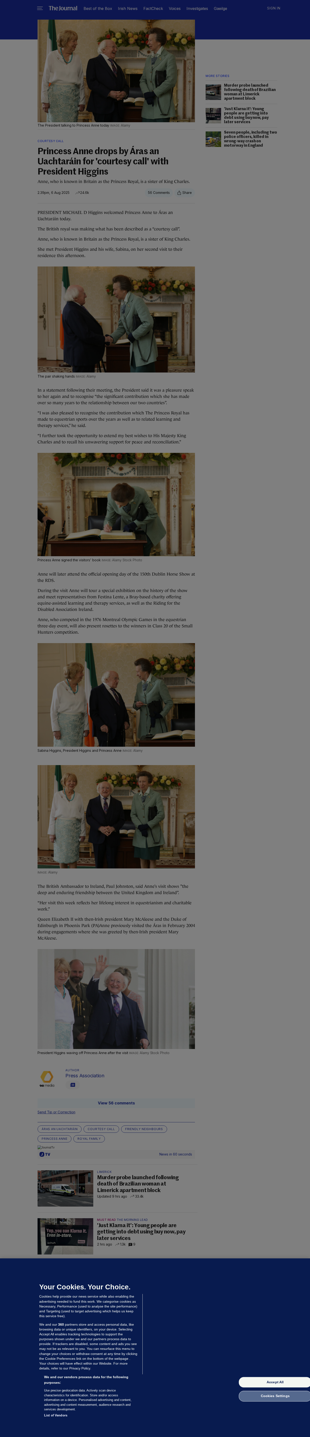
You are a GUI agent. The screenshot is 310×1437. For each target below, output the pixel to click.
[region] (155, 1347)
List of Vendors (55, 1415)
